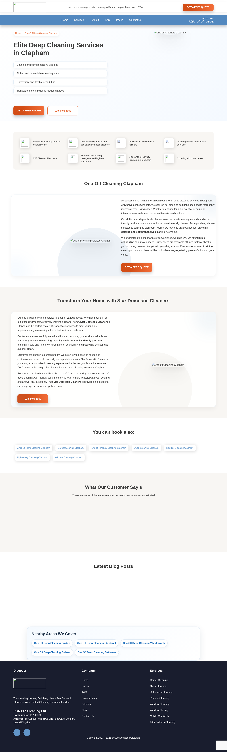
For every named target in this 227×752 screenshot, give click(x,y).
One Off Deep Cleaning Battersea (97, 652)
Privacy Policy (89, 698)
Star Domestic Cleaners (127, 737)
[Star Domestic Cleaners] (29, 7)
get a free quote (198, 7)
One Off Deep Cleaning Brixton (52, 643)
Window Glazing (159, 710)
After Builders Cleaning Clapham (33, 448)
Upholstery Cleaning (161, 692)
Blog (84, 710)
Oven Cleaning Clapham (146, 448)
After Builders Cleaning (162, 722)
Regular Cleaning (159, 698)
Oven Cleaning (158, 686)
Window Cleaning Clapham (68, 457)
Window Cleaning (160, 704)
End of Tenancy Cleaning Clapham (108, 448)
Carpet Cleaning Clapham (71, 448)
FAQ (107, 20)
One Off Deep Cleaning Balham (52, 652)
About (95, 20)
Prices (119, 20)
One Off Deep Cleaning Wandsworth (144, 643)
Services (79, 20)
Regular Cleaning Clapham (179, 448)
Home (64, 20)
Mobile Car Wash (159, 716)
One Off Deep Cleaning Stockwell (96, 643)
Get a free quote (29, 110)
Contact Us (135, 20)
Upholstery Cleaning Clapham (32, 457)
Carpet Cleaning (159, 680)
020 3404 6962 (201, 21)
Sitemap (86, 704)
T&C (84, 692)
